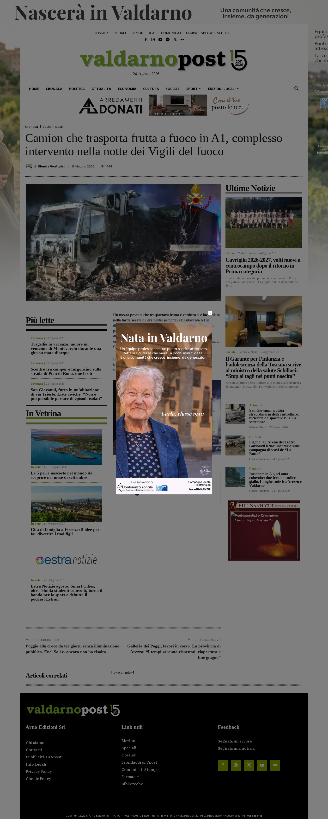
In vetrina (38, 467)
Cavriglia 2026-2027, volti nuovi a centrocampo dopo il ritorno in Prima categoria (262, 266)
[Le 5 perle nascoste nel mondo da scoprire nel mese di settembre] (66, 447)
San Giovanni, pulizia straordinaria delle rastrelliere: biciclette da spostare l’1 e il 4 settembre (274, 416)
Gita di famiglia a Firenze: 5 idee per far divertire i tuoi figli (65, 531)
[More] (298, 165)
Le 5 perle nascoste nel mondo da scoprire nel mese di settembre (61, 475)
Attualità (255, 405)
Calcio (230, 253)
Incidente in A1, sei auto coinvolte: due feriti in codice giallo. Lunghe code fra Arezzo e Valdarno (275, 479)
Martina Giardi (257, 427)
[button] (296, 89)
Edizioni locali (53, 126)
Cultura (255, 437)
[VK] (275, 165)
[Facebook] (145, 39)
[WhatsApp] (286, 165)
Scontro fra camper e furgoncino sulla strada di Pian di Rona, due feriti (66, 371)
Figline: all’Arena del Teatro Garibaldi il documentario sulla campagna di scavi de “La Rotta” (274, 448)
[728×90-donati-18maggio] (164, 105)
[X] (253, 165)
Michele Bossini (247, 253)
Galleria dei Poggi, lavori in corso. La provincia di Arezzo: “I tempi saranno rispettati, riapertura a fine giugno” (174, 652)
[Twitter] (174, 39)
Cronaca (31, 126)
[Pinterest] (264, 165)
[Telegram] (167, 39)
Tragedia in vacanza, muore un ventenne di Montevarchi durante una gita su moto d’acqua (66, 348)
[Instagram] (153, 39)
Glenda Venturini (51, 166)
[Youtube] (160, 39)
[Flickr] (182, 39)
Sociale (230, 352)
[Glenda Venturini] (29, 166)
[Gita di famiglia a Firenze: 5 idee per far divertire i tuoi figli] (66, 504)
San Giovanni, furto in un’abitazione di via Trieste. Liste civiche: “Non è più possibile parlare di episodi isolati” (66, 394)
